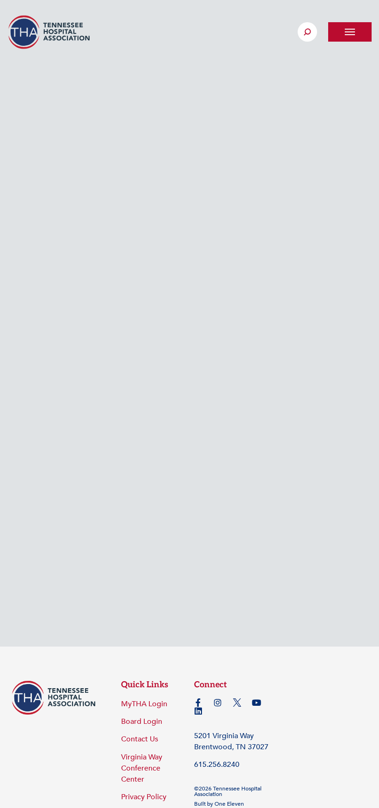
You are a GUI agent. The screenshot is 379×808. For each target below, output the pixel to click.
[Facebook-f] (198, 702)
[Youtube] (256, 702)
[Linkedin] (198, 711)
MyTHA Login (144, 704)
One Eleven (229, 804)
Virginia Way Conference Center (141, 768)
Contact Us (139, 739)
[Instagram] (218, 702)
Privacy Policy (143, 797)
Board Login (141, 721)
